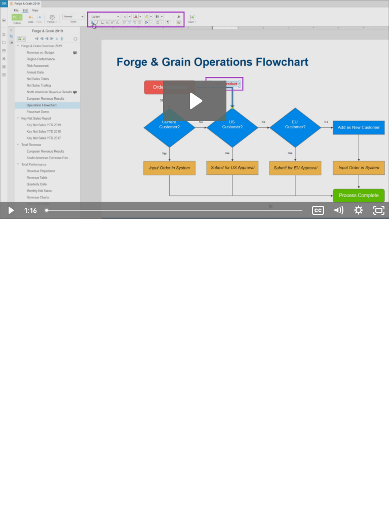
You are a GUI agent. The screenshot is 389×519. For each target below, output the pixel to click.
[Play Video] (10, 210)
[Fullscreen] (379, 210)
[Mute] (338, 210)
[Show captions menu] (318, 210)
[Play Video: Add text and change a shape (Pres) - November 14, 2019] (194, 101)
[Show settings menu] (358, 210)
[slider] (175, 210)
